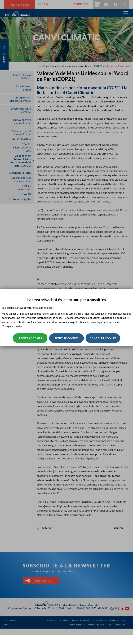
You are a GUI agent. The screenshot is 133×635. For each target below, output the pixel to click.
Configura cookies (103, 338)
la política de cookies (113, 317)
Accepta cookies (30, 338)
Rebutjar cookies (66, 338)
